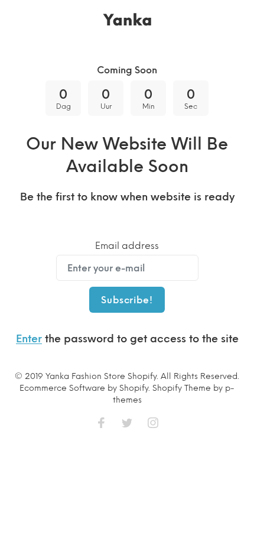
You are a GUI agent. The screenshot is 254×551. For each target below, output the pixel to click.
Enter (29, 338)
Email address (127, 245)
